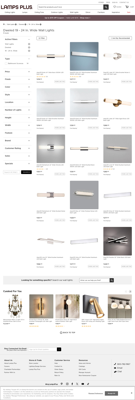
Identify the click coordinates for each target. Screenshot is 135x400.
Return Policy (59, 372)
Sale (128, 12)
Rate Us (57, 375)
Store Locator (33, 363)
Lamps (24, 12)
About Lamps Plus (10, 363)
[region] (67, 393)
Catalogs (82, 366)
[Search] (106, 7)
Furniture (101, 12)
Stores (101, 2)
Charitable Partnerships (12, 369)
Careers (6, 366)
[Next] (130, 291)
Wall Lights (74, 12)
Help (56, 363)
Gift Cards (82, 369)
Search (26, 172)
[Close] (131, 393)
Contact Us (124, 2)
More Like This (60, 81)
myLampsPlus (52, 384)
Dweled (21, 24)
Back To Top (69, 332)
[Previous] (126, 291)
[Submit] (59, 349)
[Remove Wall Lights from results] (16, 24)
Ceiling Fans (39, 12)
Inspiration (116, 12)
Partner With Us (9, 372)
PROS (108, 2)
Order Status (59, 369)
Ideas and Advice (85, 363)
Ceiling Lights (10, 12)
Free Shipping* (40, 82)
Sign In (114, 2)
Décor (88, 12)
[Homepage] (4, 24)
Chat (119, 371)
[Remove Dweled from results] (25, 24)
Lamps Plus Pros (34, 369)
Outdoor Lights (57, 12)
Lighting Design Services (37, 366)
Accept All (111, 393)
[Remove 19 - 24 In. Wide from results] (40, 24)
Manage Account (84, 372)
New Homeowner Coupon (87, 375)
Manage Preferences (95, 393)
